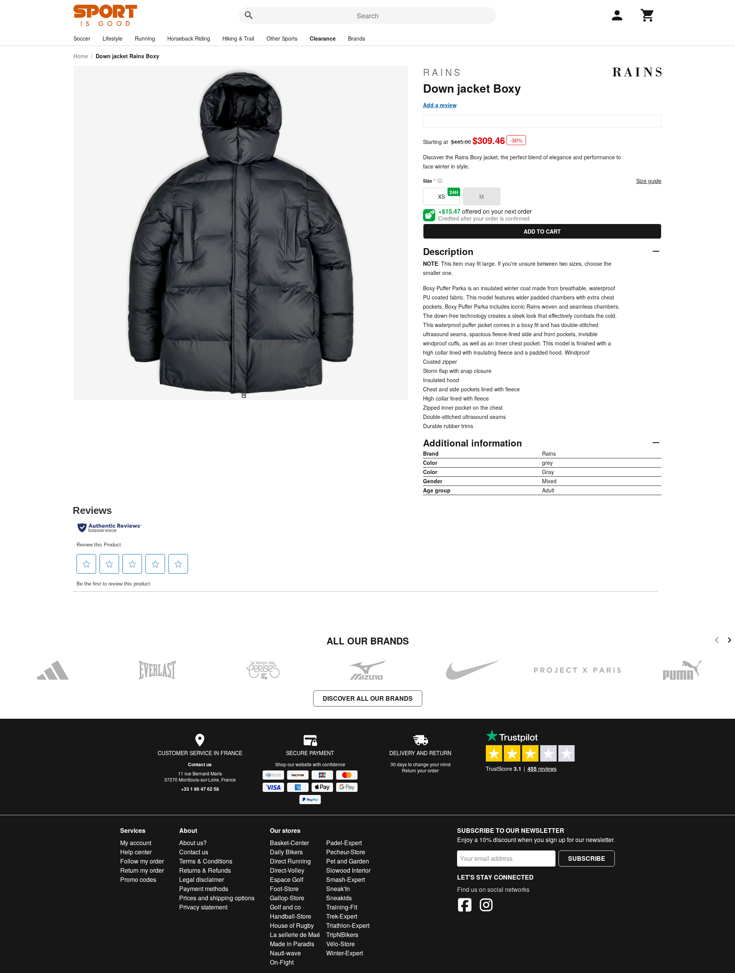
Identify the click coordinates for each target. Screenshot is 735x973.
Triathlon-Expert (347, 925)
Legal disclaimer (201, 879)
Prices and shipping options (217, 897)
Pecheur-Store (345, 851)
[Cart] (647, 15)
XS (448, 194)
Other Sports (281, 38)
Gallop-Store (287, 897)
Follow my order (142, 861)
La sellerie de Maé (295, 934)
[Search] (248, 15)
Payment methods (203, 888)
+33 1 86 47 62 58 (200, 788)
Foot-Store (284, 888)
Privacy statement (203, 907)
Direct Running (290, 861)
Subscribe (586, 858)
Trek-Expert (341, 916)
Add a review (440, 105)
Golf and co (285, 907)
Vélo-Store (340, 943)
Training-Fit (341, 907)
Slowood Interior (348, 870)
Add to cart (542, 231)
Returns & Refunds (205, 870)
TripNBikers (342, 934)
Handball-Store (290, 916)
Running (145, 38)
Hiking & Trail (238, 38)
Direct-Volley (287, 870)
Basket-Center (289, 842)
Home (81, 56)
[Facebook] (464, 906)
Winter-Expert (344, 952)
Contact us (200, 764)
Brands (356, 38)
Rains (442, 72)
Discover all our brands (368, 698)
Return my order (142, 870)
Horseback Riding (188, 38)
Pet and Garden (347, 861)
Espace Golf (286, 879)
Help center (136, 851)
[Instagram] (486, 906)
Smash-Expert (345, 879)
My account (135, 842)
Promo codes (138, 879)
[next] (729, 641)
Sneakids (339, 897)
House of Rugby (292, 925)
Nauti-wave (285, 952)
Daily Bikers (286, 851)
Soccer (82, 38)
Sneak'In (338, 888)
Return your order (420, 770)
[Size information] (440, 180)
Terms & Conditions (205, 861)
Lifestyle (112, 38)
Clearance (323, 38)
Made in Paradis (292, 943)
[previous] (716, 641)
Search (368, 15)
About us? (193, 842)
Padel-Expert (344, 842)
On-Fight (282, 962)
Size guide (649, 181)
